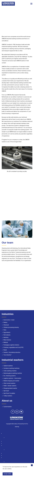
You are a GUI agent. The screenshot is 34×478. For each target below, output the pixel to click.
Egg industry (6, 332)
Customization (7, 406)
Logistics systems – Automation (12, 378)
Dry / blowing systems (9, 375)
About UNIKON (6, 445)
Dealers (7, 449)
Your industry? (7, 355)
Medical (5, 342)
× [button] (0, 431)
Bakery (5, 322)
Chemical (6, 325)
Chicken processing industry (11, 327)
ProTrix (26, 423)
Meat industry (7, 340)
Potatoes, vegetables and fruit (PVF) (13, 347)
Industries (5, 433)
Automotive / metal (8, 320)
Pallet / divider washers (9, 385)
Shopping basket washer (10, 388)
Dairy (4, 330)
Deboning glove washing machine (12, 373)
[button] (31, 3)
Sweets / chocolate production (11, 352)
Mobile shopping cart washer (11, 380)
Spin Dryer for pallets (9, 393)
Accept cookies (7, 473)
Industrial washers (8, 443)
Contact (5, 455)
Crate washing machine (9, 370)
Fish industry (6, 335)
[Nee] (32, 465)
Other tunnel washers (9, 383)
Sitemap (17, 426)
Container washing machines (11, 368)
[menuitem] (18, 459)
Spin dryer (6, 390)
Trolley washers (7, 395)
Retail (5, 350)
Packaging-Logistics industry (11, 345)
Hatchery (5, 337)
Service (5, 453)
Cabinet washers (8, 365)
